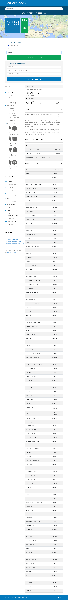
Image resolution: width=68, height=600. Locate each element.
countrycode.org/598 (13, 237)
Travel (8, 87)
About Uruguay (31, 110)
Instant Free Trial (34, 79)
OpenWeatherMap (13, 252)
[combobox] (34, 8)
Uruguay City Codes (32, 163)
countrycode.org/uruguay (15, 243)
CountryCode (14, 3)
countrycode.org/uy (13, 239)
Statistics (9, 176)
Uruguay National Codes (34, 139)
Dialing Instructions (34, 57)
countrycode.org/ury (13, 241)
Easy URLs (9, 232)
